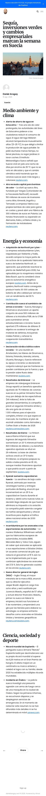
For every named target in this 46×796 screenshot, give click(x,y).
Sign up (23, 788)
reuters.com (21, 180)
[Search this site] (37, 11)
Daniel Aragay (10, 94)
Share (23, 750)
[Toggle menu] (42, 11)
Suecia (7, 102)
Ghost (37, 793)
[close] (43, 4)
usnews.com (33, 712)
